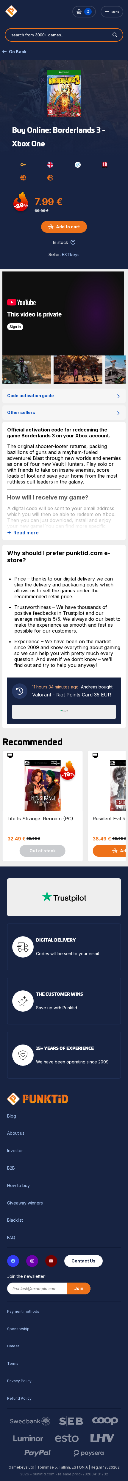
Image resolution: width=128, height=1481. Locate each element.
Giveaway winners (25, 1203)
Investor (15, 1150)
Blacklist (15, 1220)
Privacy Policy (19, 1381)
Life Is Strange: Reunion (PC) (40, 819)
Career (13, 1346)
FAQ (11, 1237)
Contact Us (83, 1260)
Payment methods (23, 1311)
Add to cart (68, 226)
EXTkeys (70, 254)
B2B (11, 1168)
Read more (26, 532)
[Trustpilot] (64, 711)
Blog (11, 1116)
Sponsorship (18, 1329)
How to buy (18, 1185)
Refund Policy (19, 1398)
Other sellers (21, 412)
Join (78, 1288)
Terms (12, 1363)
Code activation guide (30, 395)
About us (15, 1133)
